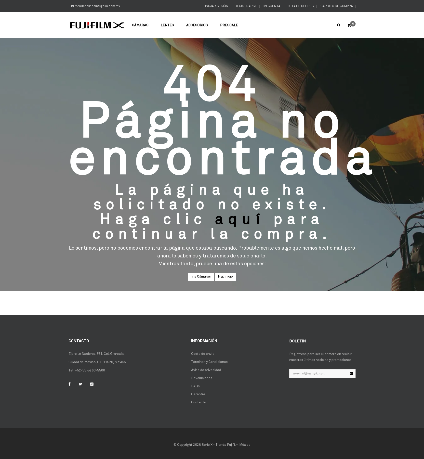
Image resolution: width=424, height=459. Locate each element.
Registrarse (245, 6)
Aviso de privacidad (206, 370)
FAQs (195, 386)
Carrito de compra (336, 6)
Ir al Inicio (225, 276)
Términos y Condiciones (209, 362)
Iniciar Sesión (216, 6)
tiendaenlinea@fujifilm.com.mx (97, 6)
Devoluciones (201, 378)
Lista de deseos (300, 6)
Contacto (198, 402)
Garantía (198, 394)
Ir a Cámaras (201, 276)
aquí (240, 219)
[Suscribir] (351, 373)
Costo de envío (202, 354)
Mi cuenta (271, 6)
